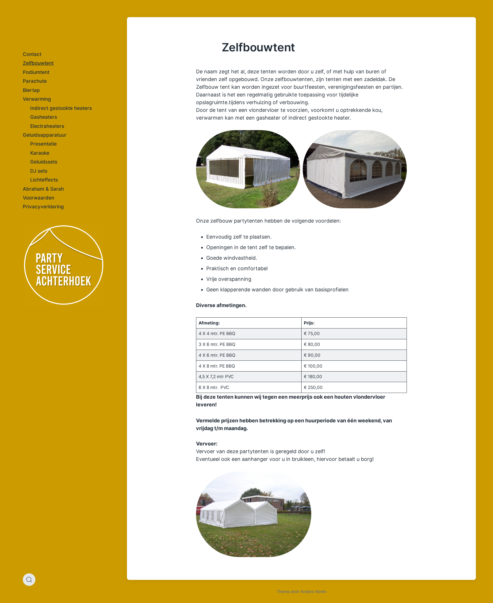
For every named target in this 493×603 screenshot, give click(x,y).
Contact (32, 54)
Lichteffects (44, 180)
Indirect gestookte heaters (61, 108)
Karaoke (39, 153)
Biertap (31, 90)
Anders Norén (313, 591)
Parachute (35, 81)
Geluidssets (43, 162)
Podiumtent (36, 72)
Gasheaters (43, 117)
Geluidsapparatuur (44, 135)
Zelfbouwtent (38, 63)
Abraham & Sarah (43, 189)
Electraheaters (47, 126)
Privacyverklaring (43, 206)
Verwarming (37, 99)
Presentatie (43, 144)
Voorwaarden (38, 198)
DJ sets (38, 171)
